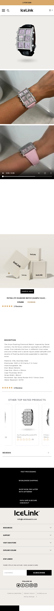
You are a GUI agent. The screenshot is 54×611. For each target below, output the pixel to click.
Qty (4, 316)
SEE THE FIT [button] (14, 310)
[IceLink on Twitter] (18, 585)
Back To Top (10, 608)
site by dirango (29, 596)
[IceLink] (27, 10)
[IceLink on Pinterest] (31, 585)
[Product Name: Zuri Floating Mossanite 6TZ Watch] (27, 425)
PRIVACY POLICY (29, 593)
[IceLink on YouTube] (27, 585)
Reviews (7, 453)
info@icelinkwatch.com (27, 519)
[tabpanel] (27, 453)
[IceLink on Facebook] (22, 585)
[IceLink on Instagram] (35, 585)
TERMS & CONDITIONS (14, 593)
